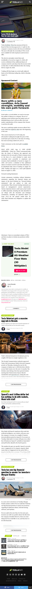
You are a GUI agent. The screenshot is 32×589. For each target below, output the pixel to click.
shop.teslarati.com (5, 302)
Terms (19, 580)
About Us (14, 578)
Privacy (25, 580)
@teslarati (4, 558)
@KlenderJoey (22, 299)
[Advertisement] (16, 217)
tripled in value (15, 129)
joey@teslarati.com (6, 299)
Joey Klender (10, 41)
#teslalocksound (19, 560)
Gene (8, 329)
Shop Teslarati (9, 243)
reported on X (15, 374)
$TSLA (12, 280)
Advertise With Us (11, 580)
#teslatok (12, 560)
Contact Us (22, 578)
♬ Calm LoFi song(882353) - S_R (9, 561)
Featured (18, 280)
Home (8, 578)
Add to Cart (21, 270)
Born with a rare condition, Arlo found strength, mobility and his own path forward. (15, 104)
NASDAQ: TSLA (9, 45)
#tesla (7, 560)
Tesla (23, 280)
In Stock (27, 243)
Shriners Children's (8, 110)
